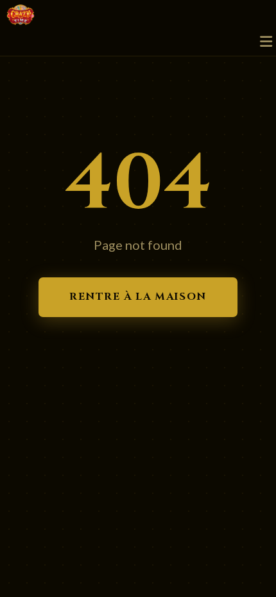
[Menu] (266, 42)
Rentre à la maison (138, 297)
